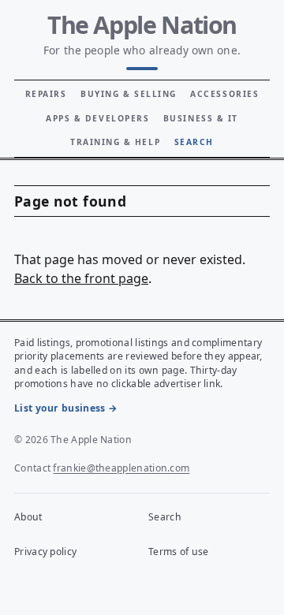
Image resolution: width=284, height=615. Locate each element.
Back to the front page (81, 278)
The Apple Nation (142, 25)
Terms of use (178, 551)
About (28, 517)
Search (194, 141)
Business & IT (200, 118)
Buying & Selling (128, 93)
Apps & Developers (97, 118)
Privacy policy (45, 551)
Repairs (46, 93)
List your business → (66, 408)
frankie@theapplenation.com (121, 468)
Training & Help (115, 141)
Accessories (224, 93)
